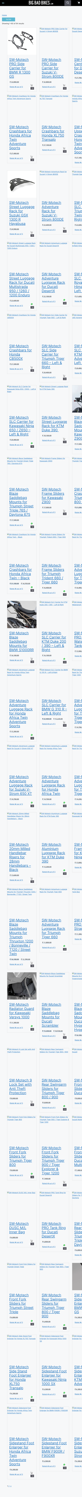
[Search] (67, 3)
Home (4, 15)
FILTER (8, 19)
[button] (32, 88)
